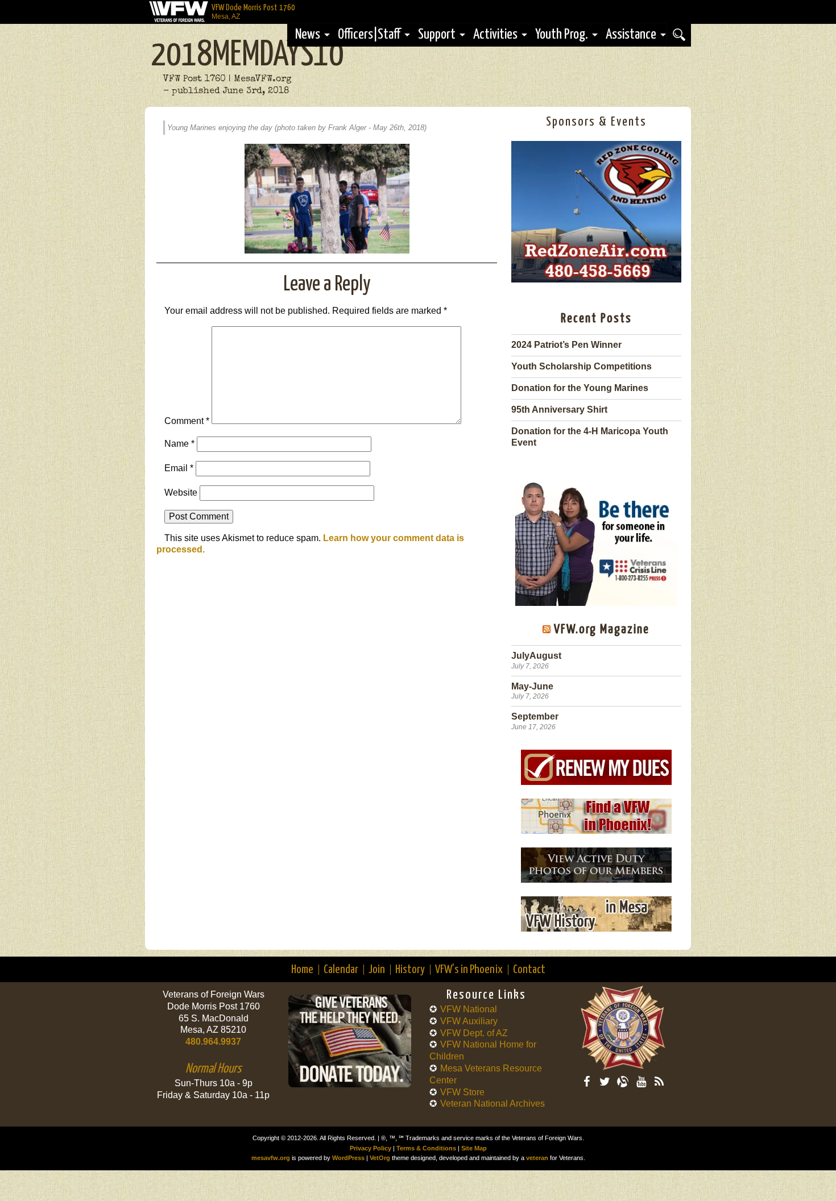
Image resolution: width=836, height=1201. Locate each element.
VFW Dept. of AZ (474, 1033)
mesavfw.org (270, 1157)
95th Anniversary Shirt (559, 409)
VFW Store (462, 1092)
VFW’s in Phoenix (469, 970)
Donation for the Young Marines (579, 388)
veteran (537, 1157)
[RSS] (659, 1081)
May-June (532, 686)
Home (302, 970)
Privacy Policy (370, 1148)
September (534, 716)
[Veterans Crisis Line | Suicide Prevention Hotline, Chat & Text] (596, 538)
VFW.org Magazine (601, 629)
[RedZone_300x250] (596, 279)
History (410, 970)
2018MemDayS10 (247, 56)
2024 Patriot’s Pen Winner (566, 345)
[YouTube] (641, 1081)
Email (178, 468)
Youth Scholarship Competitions (581, 366)
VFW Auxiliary (469, 1021)
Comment (186, 421)
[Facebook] (586, 1081)
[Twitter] (604, 1081)
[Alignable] (623, 1081)
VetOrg (380, 1157)
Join (377, 970)
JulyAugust (536, 655)
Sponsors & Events (596, 121)
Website (180, 492)
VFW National (468, 1009)
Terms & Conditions (426, 1148)
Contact (529, 970)
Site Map (474, 1148)
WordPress (348, 1157)
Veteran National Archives (492, 1103)
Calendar (341, 970)
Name (179, 443)
